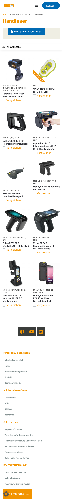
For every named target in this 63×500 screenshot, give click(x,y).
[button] (6, 494)
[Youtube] (31, 331)
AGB (7, 403)
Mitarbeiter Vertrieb (14, 360)
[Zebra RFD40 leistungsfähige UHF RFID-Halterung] (47, 220)
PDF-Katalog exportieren (27, 31)
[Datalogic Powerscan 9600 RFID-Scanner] (16, 69)
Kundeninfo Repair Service (17, 457)
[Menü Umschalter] (36, 5)
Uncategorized (10, 90)
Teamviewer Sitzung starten (17, 483)
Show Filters (14, 47)
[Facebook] (22, 331)
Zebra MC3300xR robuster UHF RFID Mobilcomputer (12, 298)
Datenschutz (10, 397)
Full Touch (39, 290)
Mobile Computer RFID (44, 138)
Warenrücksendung (14, 452)
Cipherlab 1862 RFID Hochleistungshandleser (15, 142)
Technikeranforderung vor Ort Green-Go (23, 440)
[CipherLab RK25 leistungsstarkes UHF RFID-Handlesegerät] (47, 121)
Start (5, 14)
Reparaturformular (13, 429)
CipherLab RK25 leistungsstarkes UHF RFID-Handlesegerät (44, 146)
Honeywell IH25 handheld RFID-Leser (46, 188)
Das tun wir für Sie (13, 382)
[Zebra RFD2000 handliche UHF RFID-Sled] (16, 220)
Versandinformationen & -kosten (19, 446)
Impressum (9, 414)
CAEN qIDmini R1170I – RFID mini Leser (45, 90)
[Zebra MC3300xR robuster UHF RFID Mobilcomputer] (16, 273)
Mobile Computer (43, 291)
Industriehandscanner (15, 88)
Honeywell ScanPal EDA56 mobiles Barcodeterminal (43, 298)
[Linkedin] (41, 331)
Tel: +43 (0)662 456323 (15, 472)
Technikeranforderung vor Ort (19, 435)
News (7, 365)
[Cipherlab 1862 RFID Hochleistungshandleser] (16, 121)
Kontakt (8, 377)
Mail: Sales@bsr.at (13, 478)
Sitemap (8, 408)
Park (35, 86)
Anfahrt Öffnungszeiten (16, 371)
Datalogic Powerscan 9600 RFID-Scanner (14, 95)
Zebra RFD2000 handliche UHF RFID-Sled (16, 244)
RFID (17, 138)
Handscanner (10, 86)
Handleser (8, 138)
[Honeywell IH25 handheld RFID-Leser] (47, 169)
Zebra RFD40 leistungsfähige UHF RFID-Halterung (44, 246)
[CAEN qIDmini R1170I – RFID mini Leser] (47, 69)
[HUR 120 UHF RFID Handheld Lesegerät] (16, 173)
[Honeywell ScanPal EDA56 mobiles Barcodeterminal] (47, 273)
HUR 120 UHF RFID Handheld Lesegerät (13, 195)
